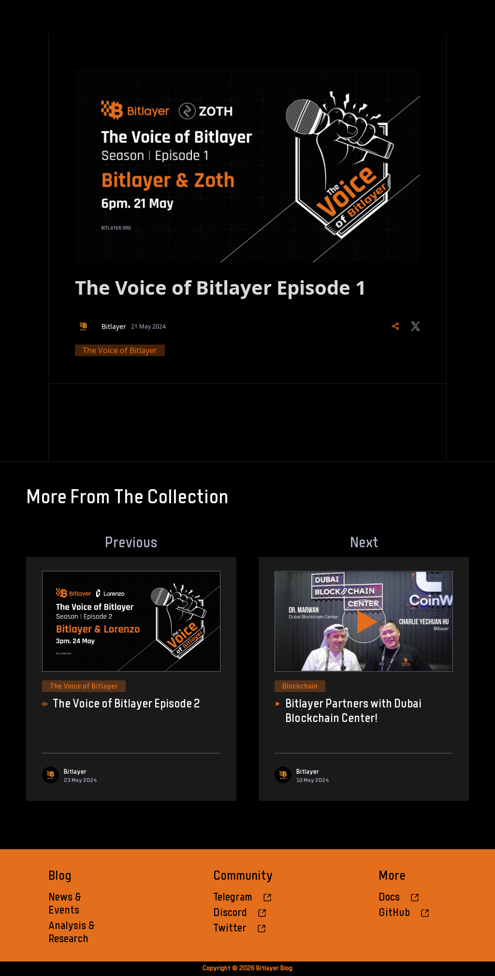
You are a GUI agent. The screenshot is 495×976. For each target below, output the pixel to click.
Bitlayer (114, 326)
